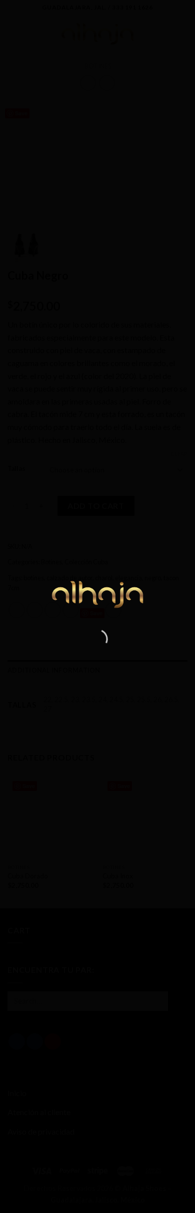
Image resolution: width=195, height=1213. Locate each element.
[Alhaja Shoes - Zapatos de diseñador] (97, 592)
